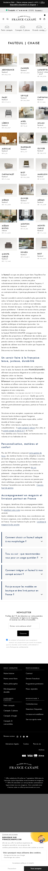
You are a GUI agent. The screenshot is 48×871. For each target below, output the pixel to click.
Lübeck (6, 125)
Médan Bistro (6, 229)
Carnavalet (8, 176)
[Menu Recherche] (6, 18)
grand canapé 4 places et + (14, 430)
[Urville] (26, 87)
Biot (25, 174)
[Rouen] (26, 243)
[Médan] (8, 190)
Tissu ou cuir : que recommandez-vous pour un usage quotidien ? (22, 555)
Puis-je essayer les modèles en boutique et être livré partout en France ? (21, 590)
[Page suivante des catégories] (45, 29)
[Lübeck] (8, 113)
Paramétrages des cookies (12, 857)
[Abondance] (8, 60)
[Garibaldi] (26, 138)
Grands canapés (39, 30)
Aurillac (6, 150)
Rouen (25, 254)
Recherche (8, 19)
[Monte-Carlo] (8, 244)
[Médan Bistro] (8, 216)
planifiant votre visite (12, 510)
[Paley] (8, 87)
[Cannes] (26, 59)
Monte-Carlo (6, 257)
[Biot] (26, 163)
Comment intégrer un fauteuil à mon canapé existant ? (24, 572)
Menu (4, 19)
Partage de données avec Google (14, 855)
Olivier (25, 200)
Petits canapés (7, 30)
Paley (6, 99)
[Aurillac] (8, 139)
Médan (6, 202)
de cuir (33, 467)
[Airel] (26, 112)
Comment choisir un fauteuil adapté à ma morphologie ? (23, 539)
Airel (24, 123)
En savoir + (38, 10)
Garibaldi (26, 149)
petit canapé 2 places (26, 428)
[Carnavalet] (8, 164)
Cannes (25, 70)
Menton (25, 226)
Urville (25, 97)
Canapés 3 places (22, 30)
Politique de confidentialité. (19, 647)
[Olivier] (26, 189)
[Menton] (26, 215)
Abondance (8, 71)
